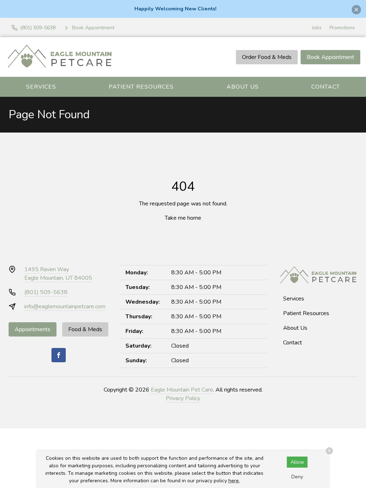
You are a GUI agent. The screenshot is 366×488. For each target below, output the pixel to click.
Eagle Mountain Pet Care (182, 390)
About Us (243, 87)
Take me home (183, 218)
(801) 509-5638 (46, 292)
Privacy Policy (183, 398)
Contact (325, 87)
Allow (297, 462)
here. (234, 480)
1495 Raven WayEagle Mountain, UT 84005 (58, 273)
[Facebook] (58, 355)
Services (41, 87)
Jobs (317, 27)
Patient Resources (141, 87)
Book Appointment (330, 57)
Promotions (342, 27)
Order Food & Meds (267, 57)
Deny (297, 476)
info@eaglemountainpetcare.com (64, 306)
